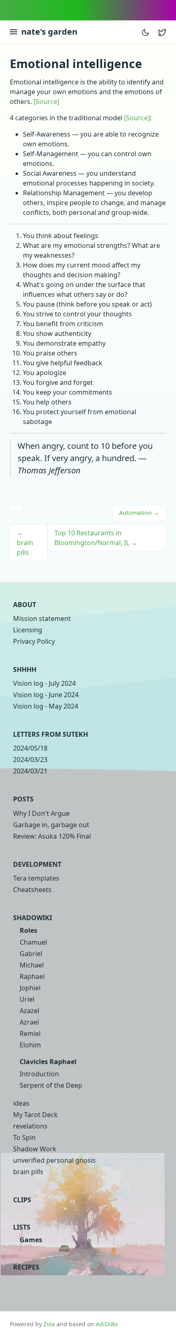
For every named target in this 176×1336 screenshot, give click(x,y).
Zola (49, 1324)
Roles (28, 930)
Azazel (29, 1010)
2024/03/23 (30, 759)
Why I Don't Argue (41, 813)
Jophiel (30, 987)
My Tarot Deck (35, 1114)
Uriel (27, 999)
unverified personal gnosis (54, 1160)
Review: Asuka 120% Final (52, 836)
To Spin (24, 1137)
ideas (21, 1103)
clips (22, 1199)
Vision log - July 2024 (44, 683)
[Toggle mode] (145, 32)
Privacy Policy (34, 641)
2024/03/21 (30, 770)
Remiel (30, 1033)
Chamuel (33, 942)
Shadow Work (34, 1148)
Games (31, 1239)
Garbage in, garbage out (51, 824)
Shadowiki (32, 917)
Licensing (27, 629)
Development (37, 864)
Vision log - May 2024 (45, 706)
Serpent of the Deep (51, 1085)
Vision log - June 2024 (46, 694)
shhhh (24, 669)
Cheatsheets (32, 889)
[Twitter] (162, 32)
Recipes (26, 1267)
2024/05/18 (30, 748)
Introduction (39, 1073)
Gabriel (31, 953)
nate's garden (49, 31)
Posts (23, 799)
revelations (30, 1126)
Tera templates (36, 878)
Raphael (32, 976)
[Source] (46, 101)
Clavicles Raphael (48, 1061)
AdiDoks (107, 1324)
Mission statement (42, 618)
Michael (32, 965)
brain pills (28, 1171)
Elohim (30, 1044)
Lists (21, 1227)
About (24, 604)
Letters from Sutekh (50, 734)
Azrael (29, 1022)
